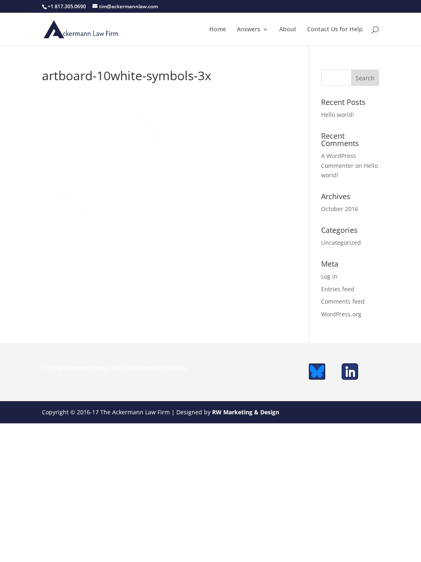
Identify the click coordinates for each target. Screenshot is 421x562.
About (287, 29)
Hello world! (337, 114)
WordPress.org (341, 314)
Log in (329, 276)
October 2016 (339, 209)
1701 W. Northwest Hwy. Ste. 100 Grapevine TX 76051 (115, 368)
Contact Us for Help (335, 29)
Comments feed (343, 301)
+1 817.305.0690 (67, 6)
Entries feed (337, 289)
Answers (248, 29)
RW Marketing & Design (245, 412)
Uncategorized (341, 242)
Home (217, 29)
